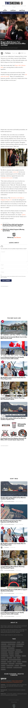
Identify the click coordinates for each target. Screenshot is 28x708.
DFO (14, 646)
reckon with (15, 172)
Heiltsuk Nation (5, 655)
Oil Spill (9, 661)
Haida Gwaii (11, 394)
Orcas (19, 661)
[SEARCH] (26, 13)
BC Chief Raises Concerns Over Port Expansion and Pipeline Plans (11, 521)
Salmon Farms (10, 665)
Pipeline (24, 661)
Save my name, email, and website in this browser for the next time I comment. (13, 277)
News (12, 355)
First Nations (11, 648)
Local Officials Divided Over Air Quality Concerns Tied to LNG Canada (12, 358)
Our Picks (22, 10)
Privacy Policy (14, 702)
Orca (15, 661)
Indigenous (18, 655)
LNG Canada (5, 659)
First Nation (4, 648)
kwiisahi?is (10, 657)
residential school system (7, 177)
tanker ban (23, 665)
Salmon (3, 665)
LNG (19, 657)
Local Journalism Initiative (15, 659)
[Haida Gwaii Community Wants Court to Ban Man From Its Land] (14, 328)
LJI (15, 657)
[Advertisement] (14, 301)
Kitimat (4, 355)
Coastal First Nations (6, 646)
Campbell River (20, 644)
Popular (13, 10)
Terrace (3, 667)
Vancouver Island (18, 667)
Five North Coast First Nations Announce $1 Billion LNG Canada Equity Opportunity (13, 439)
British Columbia (12, 644)
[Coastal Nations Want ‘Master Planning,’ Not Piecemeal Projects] (14, 389)
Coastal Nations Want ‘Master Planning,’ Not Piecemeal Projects (13, 398)
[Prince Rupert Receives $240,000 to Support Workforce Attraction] (14, 580)
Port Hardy (12, 663)
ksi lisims (3, 657)
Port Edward (4, 663)
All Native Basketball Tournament (8, 642)
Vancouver (10, 667)
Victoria (3, 669)
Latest (5, 10)
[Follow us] (24, 13)
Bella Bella (5, 394)
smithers (17, 665)
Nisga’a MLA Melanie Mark (7, 167)
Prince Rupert (22, 414)
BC (1, 355)
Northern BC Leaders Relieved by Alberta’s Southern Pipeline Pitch (13, 419)
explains (23, 214)
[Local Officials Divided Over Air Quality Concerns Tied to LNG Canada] (14, 348)
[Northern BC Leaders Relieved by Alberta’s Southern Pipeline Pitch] (14, 409)
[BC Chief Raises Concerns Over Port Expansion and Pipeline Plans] (14, 511)
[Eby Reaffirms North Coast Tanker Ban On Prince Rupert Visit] (14, 368)
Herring (12, 655)
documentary (20, 646)
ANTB (19, 642)
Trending (2, 321)
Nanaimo (4, 661)
